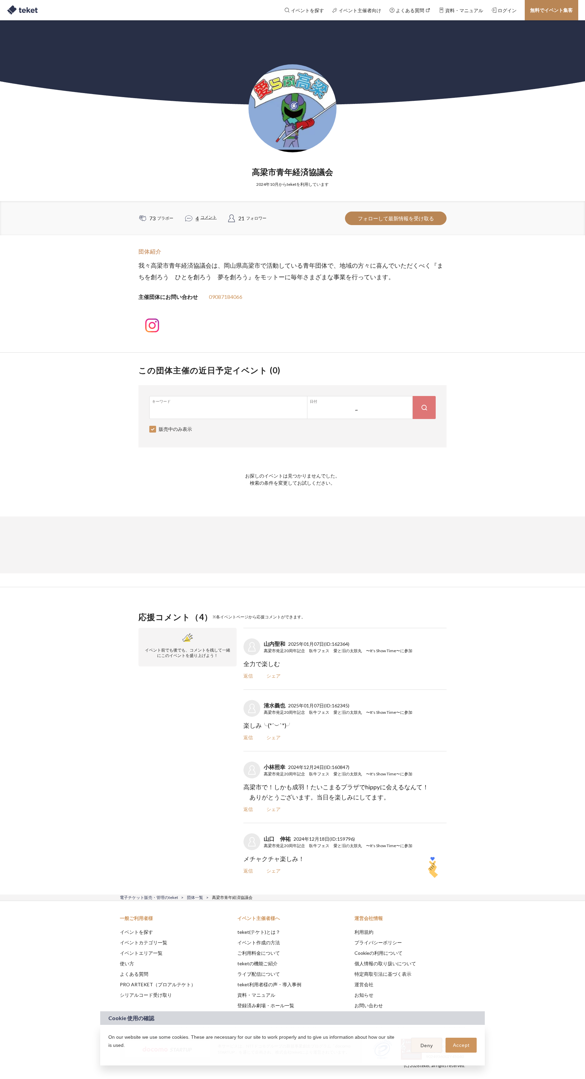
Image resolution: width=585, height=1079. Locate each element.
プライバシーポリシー (378, 942)
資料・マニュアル (256, 995)
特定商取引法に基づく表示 (382, 974)
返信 (248, 676)
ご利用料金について (258, 953)
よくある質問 (134, 974)
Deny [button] (426, 1045)
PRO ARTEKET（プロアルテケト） (158, 984)
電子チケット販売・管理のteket (149, 897)
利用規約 (363, 932)
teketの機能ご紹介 (257, 963)
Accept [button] (461, 1045)
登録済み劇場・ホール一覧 (265, 1005)
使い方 (127, 963)
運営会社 (363, 984)
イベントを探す (136, 932)
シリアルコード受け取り (146, 995)
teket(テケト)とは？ (258, 932)
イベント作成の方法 (258, 942)
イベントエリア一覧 (141, 953)
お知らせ (363, 995)
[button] (109, 1054)
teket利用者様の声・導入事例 (269, 984)
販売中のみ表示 (175, 429)
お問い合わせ (368, 1005)
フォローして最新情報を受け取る (396, 218)
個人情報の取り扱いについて (385, 963)
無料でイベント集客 (551, 10)
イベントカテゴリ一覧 (143, 942)
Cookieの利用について (378, 953)
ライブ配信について (258, 974)
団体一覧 (195, 897)
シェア (273, 676)
